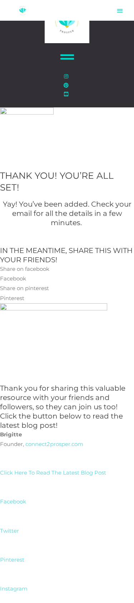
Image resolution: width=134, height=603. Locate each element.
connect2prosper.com (54, 444)
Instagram (14, 589)
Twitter (9, 531)
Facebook (13, 501)
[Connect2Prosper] (22, 10)
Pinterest (12, 560)
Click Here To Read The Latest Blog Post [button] (53, 473)
